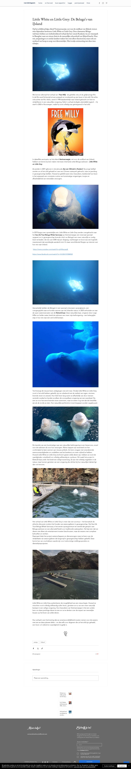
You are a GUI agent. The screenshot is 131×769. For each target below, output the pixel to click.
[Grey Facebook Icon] (99, 3)
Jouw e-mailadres (82, 741)
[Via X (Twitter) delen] (38, 648)
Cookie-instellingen (109, 766)
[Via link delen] (42, 648)
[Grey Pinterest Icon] (106, 3)
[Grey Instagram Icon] (103, 3)
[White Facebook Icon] (43, 762)
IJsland (43, 642)
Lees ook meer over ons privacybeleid (84, 767)
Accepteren (122, 766)
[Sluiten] (129, 766)
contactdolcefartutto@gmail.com (37, 734)
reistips (36, 642)
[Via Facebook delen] (33, 648)
